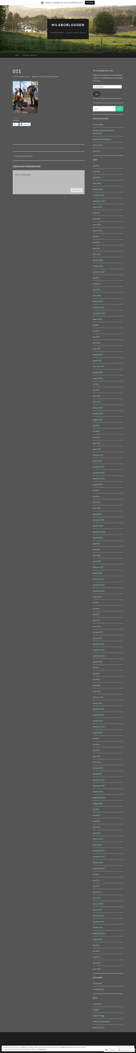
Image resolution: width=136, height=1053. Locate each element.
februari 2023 (98, 301)
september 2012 (99, 933)
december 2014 (98, 780)
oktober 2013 (98, 862)
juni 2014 (96, 815)
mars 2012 (97, 969)
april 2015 (96, 756)
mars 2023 (97, 295)
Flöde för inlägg (98, 1016)
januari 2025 (97, 231)
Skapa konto (97, 1004)
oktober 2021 (98, 372)
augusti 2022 (97, 319)
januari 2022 (97, 360)
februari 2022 (98, 355)
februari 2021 (98, 408)
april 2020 (96, 443)
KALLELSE (97, 151)
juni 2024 (96, 242)
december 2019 (98, 467)
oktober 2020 (98, 414)
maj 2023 (96, 284)
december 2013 (98, 851)
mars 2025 (97, 225)
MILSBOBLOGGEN (68, 25)
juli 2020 (96, 425)
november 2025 (98, 195)
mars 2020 (97, 449)
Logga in (96, 1010)
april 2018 (96, 555)
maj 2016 (96, 679)
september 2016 (99, 656)
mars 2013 (97, 898)
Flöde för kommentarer (101, 1021)
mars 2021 (97, 402)
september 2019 (99, 478)
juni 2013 (96, 880)
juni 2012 (96, 951)
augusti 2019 (97, 484)
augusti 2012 (97, 939)
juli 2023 (96, 278)
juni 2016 (96, 673)
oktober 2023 (98, 266)
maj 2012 (96, 957)
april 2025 (96, 219)
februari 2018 (98, 567)
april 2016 (96, 685)
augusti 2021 (97, 378)
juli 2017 (96, 603)
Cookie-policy (42, 1049)
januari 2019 (97, 514)
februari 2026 (98, 189)
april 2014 (96, 827)
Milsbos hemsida (30, 55)
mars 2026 (97, 183)
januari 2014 (97, 845)
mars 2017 (97, 626)
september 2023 (99, 272)
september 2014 (99, 797)
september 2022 (99, 313)
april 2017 (96, 620)
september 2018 (99, 532)
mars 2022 (97, 349)
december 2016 (98, 644)
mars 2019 (97, 508)
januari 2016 (97, 703)
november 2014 (98, 786)
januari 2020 (97, 461)
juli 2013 (96, 874)
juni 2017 (96, 609)
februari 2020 (98, 455)
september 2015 (99, 727)
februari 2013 (98, 904)
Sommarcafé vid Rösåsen (102, 139)
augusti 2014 (97, 803)
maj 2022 (96, 337)
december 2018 (98, 520)
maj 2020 (96, 437)
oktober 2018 (98, 526)
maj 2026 (96, 171)
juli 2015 (96, 738)
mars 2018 (97, 561)
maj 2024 (96, 248)
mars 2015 (97, 762)
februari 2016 (98, 697)
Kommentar (77, 190)
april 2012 (96, 963)
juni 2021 (96, 390)
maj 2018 (96, 549)
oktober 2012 (98, 927)
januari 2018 (97, 573)
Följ (96, 94)
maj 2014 (96, 821)
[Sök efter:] (108, 108)
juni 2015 (96, 744)
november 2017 (98, 585)
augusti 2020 (97, 420)
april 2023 (96, 290)
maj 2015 (96, 750)
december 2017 (98, 579)
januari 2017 (97, 638)
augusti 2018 (97, 538)
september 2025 (99, 201)
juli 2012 (96, 945)
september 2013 (99, 868)
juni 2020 (96, 431)
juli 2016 (96, 667)
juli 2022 (96, 325)
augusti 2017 (97, 597)
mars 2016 (97, 691)
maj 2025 (96, 213)
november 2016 (98, 650)
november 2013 (98, 856)
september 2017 (99, 591)
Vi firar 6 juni (97, 145)
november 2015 (98, 715)
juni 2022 (96, 331)
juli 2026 (96, 166)
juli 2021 (96, 384)
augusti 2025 (97, 207)
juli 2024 (96, 236)
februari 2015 (98, 768)
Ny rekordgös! (98, 124)
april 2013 (96, 892)
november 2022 (98, 307)
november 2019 (98, 473)
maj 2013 (96, 886)
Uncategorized (98, 989)
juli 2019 (96, 490)
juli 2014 (96, 809)
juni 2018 (96, 544)
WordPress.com (99, 1027)
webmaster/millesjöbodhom (45, 77)
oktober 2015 (98, 721)
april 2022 (96, 343)
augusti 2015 (97, 733)
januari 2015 (97, 774)
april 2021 (96, 396)
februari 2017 (98, 632)
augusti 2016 (97, 662)
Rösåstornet (97, 983)
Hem (16, 55)
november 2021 (98, 366)
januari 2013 (97, 910)
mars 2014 (97, 833)
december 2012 (98, 916)
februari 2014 (98, 839)
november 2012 (98, 922)
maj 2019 (96, 496)
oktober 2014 (98, 792)
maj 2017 (96, 614)
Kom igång (90, 2)
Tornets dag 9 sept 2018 (22, 156)
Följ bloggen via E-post (103, 71)
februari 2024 (98, 260)
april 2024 (96, 254)
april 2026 (96, 177)
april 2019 (96, 502)
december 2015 (98, 709)
